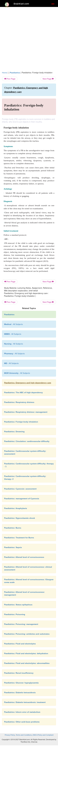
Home (4, 73)
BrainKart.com (21, 3)
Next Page (47, 79)
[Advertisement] (29, 38)
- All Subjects (17, 373)
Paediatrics (15, 73)
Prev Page (10, 79)
